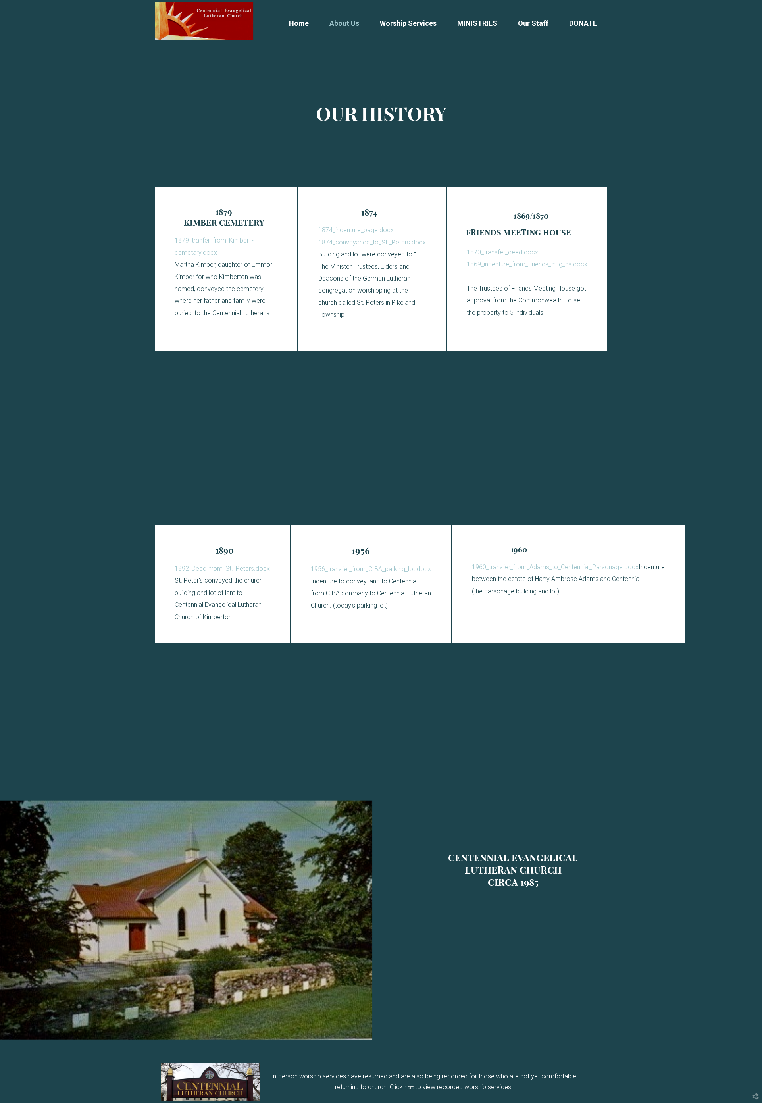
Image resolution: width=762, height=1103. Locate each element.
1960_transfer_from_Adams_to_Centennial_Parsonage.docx (555, 567)
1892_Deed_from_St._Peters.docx (222, 568)
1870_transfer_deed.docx (502, 252)
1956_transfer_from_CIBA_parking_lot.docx (371, 569)
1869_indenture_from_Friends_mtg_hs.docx (527, 264)
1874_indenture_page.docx (356, 230)
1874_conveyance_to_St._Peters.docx (372, 242)
